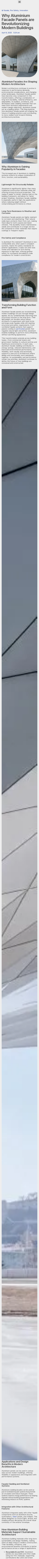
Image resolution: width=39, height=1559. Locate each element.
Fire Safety (14, 10)
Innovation (24, 10)
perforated (20, 329)
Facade (6, 10)
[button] (19, 1)
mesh (14, 1517)
